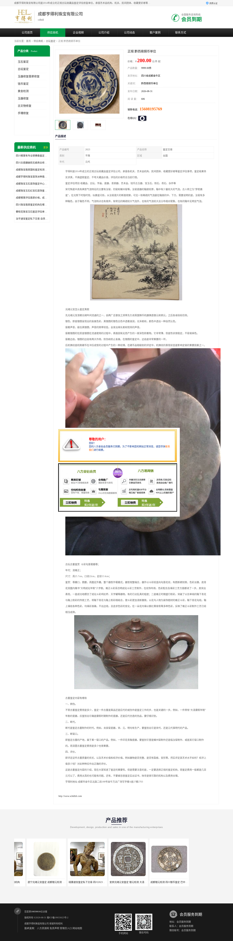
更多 (45, 147)
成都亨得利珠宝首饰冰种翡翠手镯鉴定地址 (32, 176)
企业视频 (78, 32)
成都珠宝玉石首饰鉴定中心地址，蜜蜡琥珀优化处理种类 (32, 183)
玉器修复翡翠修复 (29, 76)
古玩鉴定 (50, 41)
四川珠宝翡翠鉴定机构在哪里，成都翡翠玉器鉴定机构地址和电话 (32, 204)
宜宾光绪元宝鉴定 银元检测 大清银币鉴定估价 (80, 882)
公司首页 (27, 32)
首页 (28, 41)
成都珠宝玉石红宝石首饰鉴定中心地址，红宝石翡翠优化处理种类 (32, 190)
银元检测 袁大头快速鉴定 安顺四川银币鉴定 (161, 882)
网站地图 (77, 928)
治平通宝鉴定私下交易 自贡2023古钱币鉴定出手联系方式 (32, 218)
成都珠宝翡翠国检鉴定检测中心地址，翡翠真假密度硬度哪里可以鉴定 (32, 169)
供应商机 (52, 32)
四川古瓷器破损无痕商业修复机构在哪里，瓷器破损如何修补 (32, 162)
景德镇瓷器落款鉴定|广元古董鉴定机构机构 (202, 882)
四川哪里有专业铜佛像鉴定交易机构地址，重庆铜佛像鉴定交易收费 (32, 155)
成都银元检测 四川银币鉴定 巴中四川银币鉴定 (121, 882)
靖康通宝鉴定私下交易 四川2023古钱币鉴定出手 (40, 882)
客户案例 (155, 32)
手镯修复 (23, 113)
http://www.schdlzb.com (70, 796)
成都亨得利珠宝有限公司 (36, 923)
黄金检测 (23, 91)
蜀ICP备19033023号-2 (57, 917)
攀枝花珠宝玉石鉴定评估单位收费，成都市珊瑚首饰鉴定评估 (32, 211)
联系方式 (180, 32)
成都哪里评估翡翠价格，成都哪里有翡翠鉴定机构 (32, 197)
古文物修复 (24, 105)
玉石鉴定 (23, 61)
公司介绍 (103, 32)
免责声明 (54, 928)
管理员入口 (66, 928)
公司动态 (129, 32)
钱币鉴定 (23, 83)
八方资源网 (43, 928)
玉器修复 (23, 98)
